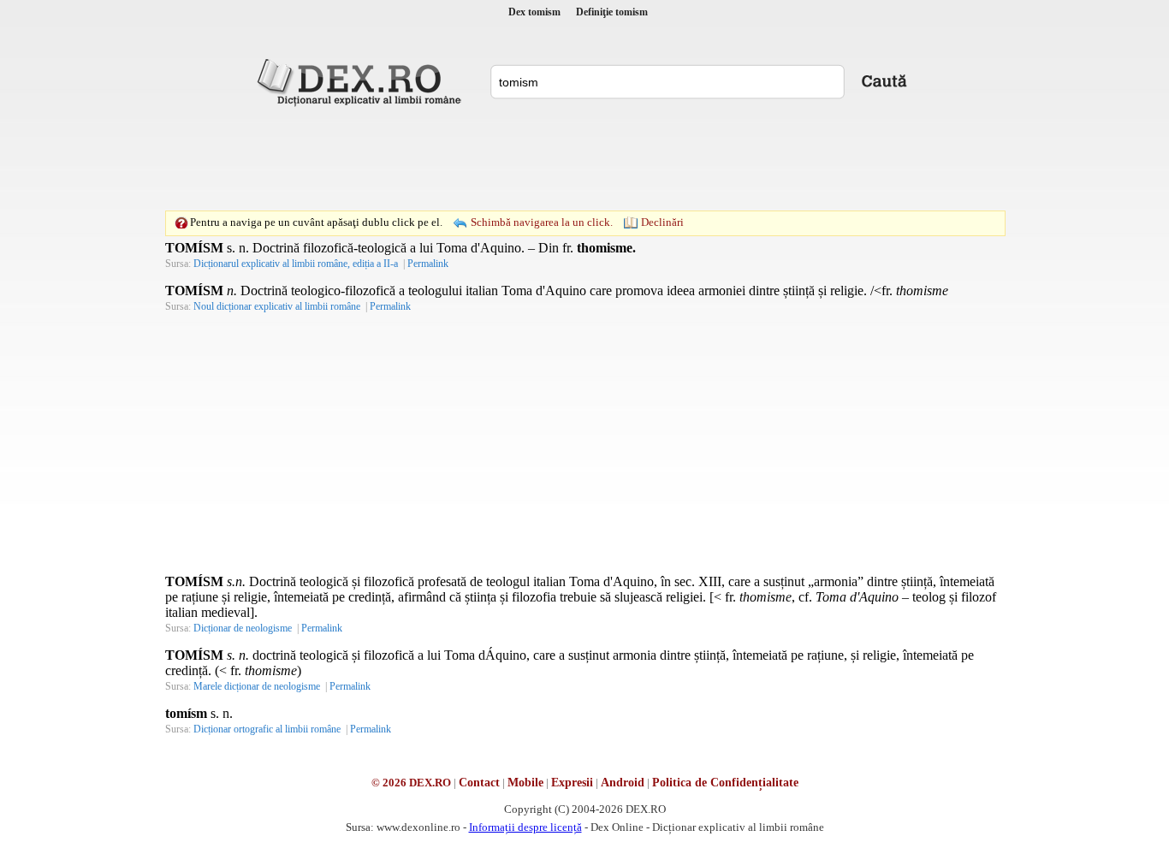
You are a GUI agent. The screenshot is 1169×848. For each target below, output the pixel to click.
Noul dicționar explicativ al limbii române (276, 306)
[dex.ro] (362, 81)
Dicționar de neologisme (242, 628)
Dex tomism (534, 12)
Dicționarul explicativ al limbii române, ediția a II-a (295, 264)
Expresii (572, 782)
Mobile (525, 782)
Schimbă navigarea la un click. (542, 222)
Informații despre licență (525, 827)
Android (622, 782)
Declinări (662, 222)
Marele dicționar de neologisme (256, 686)
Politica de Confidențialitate (725, 782)
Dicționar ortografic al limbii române (267, 729)
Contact (479, 782)
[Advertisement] (584, 158)
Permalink (427, 264)
